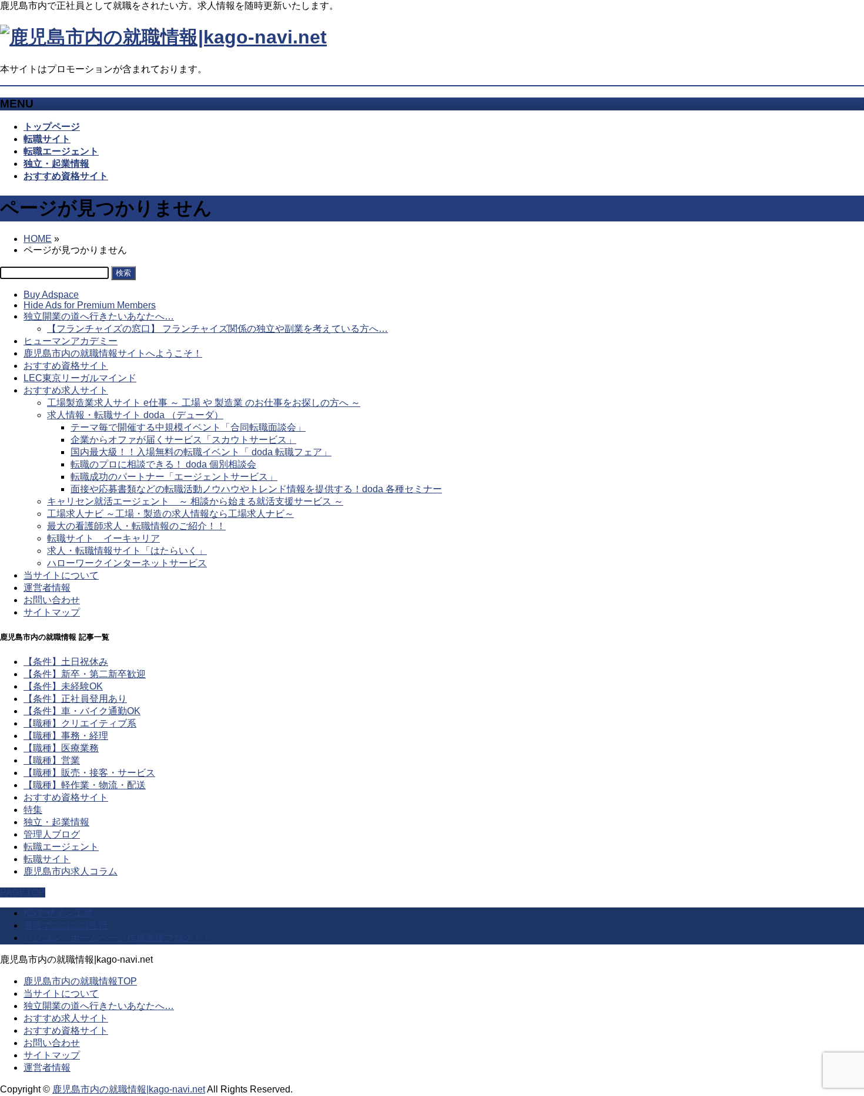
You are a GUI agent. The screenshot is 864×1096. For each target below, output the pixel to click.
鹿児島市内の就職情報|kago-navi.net (128, 1089)
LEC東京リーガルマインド (80, 378)
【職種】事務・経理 (66, 736)
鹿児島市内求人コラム (71, 871)
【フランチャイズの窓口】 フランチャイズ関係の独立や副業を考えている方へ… (217, 329)
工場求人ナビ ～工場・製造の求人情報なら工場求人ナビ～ (170, 514)
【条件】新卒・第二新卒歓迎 (85, 674)
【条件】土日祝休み (66, 662)
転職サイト (47, 859)
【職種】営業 (52, 760)
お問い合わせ (52, 600)
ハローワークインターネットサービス (127, 563)
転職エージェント (61, 847)
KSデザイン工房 (58, 913)
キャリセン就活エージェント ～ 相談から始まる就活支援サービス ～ (195, 501)
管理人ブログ (52, 834)
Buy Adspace (51, 295)
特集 (33, 810)
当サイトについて (61, 575)
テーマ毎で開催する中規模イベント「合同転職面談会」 (188, 427)
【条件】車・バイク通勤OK (82, 711)
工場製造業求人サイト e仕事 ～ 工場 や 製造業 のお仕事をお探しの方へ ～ (203, 403)
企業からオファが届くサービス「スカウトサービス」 (183, 440)
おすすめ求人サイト (66, 390)
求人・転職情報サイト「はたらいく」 (127, 551)
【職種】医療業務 (61, 748)
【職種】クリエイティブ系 (80, 723)
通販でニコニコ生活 (66, 925)
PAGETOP (22, 892)
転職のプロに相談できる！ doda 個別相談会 (163, 464)
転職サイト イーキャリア (103, 538)
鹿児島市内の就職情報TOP (80, 981)
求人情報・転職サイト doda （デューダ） (135, 415)
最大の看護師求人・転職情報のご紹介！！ (136, 526)
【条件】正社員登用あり (75, 699)
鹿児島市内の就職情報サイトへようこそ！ (113, 353)
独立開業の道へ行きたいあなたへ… (99, 316)
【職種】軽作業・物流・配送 (85, 785)
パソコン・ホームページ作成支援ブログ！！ (118, 938)
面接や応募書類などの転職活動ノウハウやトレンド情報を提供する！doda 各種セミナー (256, 489)
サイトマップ (52, 612)
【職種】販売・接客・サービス (89, 773)
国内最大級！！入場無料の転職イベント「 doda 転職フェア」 (201, 452)
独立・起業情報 (56, 822)
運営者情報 (47, 588)
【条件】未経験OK (63, 686)
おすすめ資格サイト (66, 366)
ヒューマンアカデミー (71, 341)
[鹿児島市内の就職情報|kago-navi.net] (163, 37)
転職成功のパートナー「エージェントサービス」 (174, 477)
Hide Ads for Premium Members (90, 305)
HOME (38, 239)
